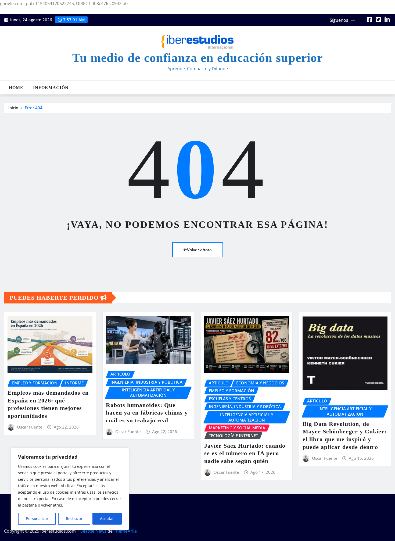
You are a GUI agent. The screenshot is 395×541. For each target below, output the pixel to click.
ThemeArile (125, 531)
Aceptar (107, 518)
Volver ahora (199, 249)
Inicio (13, 107)
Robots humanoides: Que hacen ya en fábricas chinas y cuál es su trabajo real (147, 413)
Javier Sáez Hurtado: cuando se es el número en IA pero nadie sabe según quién (244, 453)
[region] (70, 489)
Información (51, 87)
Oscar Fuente (29, 427)
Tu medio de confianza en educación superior (197, 58)
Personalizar (37, 518)
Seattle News (93, 531)
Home (16, 87)
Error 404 (33, 107)
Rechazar (74, 518)
